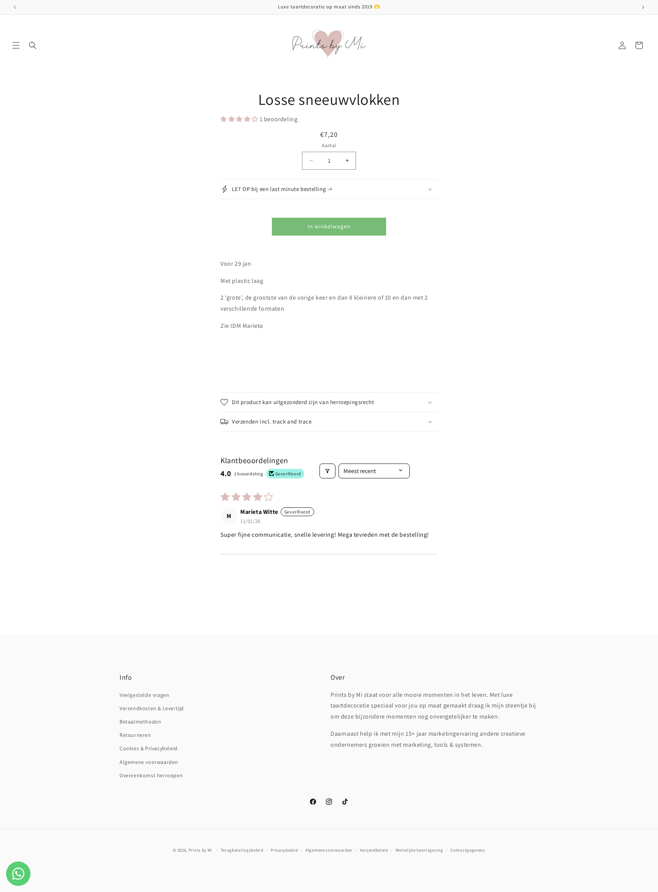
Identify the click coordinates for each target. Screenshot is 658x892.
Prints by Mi (200, 850)
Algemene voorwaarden (149, 762)
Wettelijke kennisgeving (419, 850)
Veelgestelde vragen (144, 694)
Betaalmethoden (140, 721)
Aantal (329, 145)
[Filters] (327, 471)
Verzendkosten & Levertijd (152, 708)
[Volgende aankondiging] (643, 7)
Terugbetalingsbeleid (242, 850)
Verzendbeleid (374, 850)
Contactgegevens (467, 850)
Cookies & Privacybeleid (149, 748)
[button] (16, 45)
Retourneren (135, 735)
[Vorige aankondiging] (14, 7)
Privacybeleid (284, 850)
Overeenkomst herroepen (151, 775)
